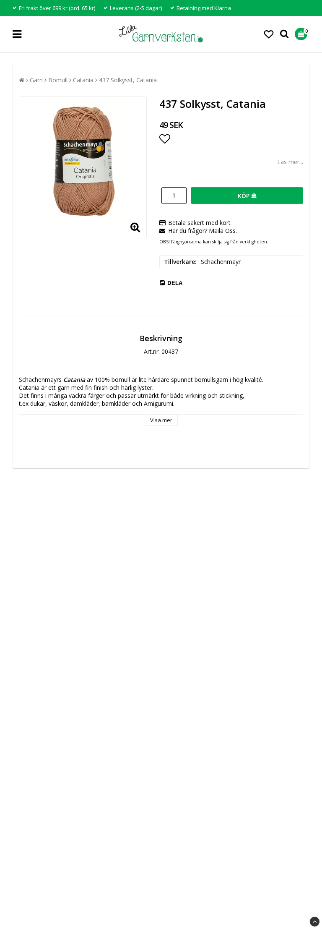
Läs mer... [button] (290, 162)
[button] (268, 33)
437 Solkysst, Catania (128, 80)
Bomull (58, 80)
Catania (83, 80)
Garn (36, 80)
